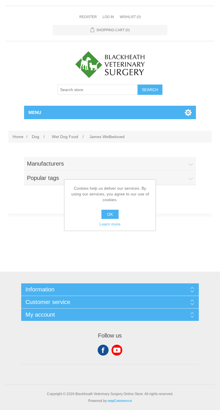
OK (110, 214)
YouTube (116, 350)
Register (88, 17)
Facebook (103, 350)
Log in (108, 17)
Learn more (110, 224)
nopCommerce (120, 401)
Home (18, 136)
